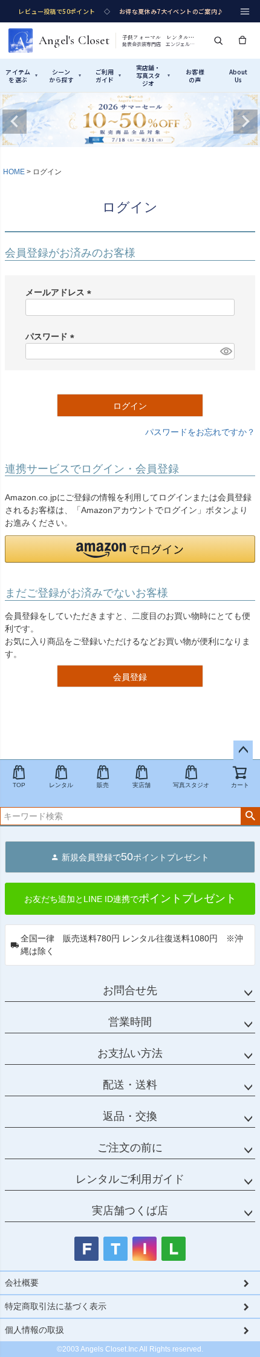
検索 (250, 816)
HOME (14, 172)
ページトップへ (243, 750)
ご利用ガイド (109, 75)
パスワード (52, 336)
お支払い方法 (130, 1053)
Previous (14, 122)
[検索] (218, 40)
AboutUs (238, 75)
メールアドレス (60, 292)
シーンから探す (65, 75)
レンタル (61, 785)
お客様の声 (195, 75)
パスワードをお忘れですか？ (200, 432)
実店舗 (141, 785)
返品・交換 (130, 1116)
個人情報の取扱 (34, 1330)
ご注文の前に (130, 1148)
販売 (103, 785)
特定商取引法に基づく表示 (55, 1306)
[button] (130, 549)
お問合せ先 (130, 990)
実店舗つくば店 (130, 1211)
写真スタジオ (191, 785)
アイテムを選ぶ (21, 75)
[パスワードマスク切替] (225, 351)
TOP (19, 785)
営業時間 (130, 1022)
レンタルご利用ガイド (130, 1179)
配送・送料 (130, 1085)
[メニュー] (245, 11)
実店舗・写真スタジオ (153, 75)
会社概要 (22, 1282)
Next (245, 122)
